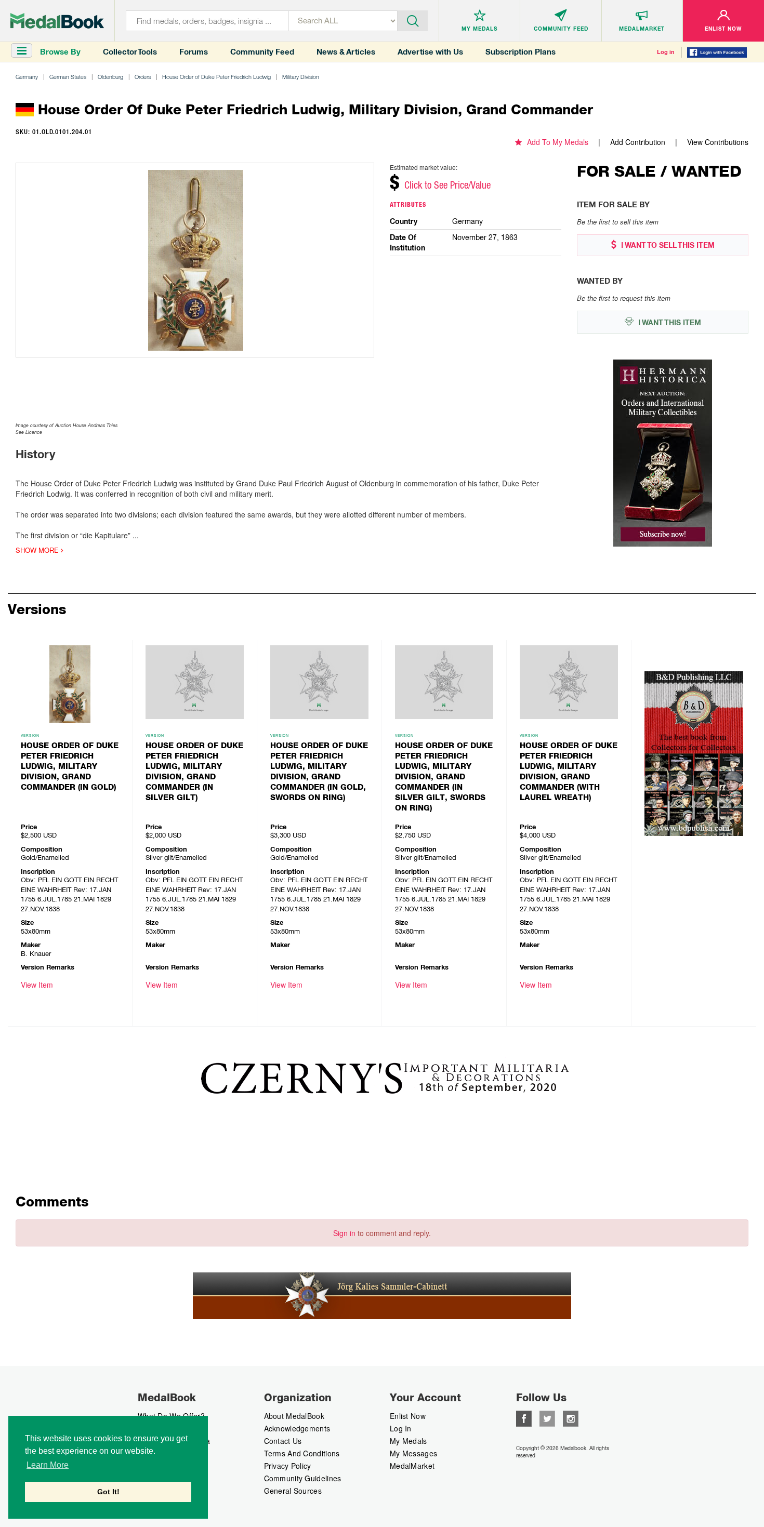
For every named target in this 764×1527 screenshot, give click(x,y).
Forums (193, 52)
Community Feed (262, 52)
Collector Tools (130, 52)
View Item (37, 984)
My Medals (408, 1441)
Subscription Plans (520, 52)
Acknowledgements (297, 1428)
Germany (27, 76)
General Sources (293, 1490)
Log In (401, 1428)
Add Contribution (637, 142)
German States (67, 76)
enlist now (408, 1416)
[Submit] (413, 19)
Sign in (344, 1233)
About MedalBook (294, 1416)
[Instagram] (570, 1417)
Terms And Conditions (302, 1453)
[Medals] (57, 21)
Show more (38, 550)
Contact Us (283, 1441)
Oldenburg (110, 76)
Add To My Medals (557, 142)
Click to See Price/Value (447, 185)
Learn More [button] (48, 1464)
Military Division (300, 76)
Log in (666, 52)
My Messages (413, 1453)
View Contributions (717, 142)
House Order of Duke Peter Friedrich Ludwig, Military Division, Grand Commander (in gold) (69, 766)
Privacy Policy (287, 1465)
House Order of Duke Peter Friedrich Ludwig (216, 76)
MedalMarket (412, 1465)
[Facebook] (524, 1417)
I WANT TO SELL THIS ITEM (667, 245)
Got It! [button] (108, 1492)
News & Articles (346, 52)
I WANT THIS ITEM (668, 322)
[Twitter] (547, 1417)
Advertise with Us (430, 52)
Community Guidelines (302, 1478)
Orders (143, 76)
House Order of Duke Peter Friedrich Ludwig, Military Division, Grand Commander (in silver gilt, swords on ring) (444, 777)
